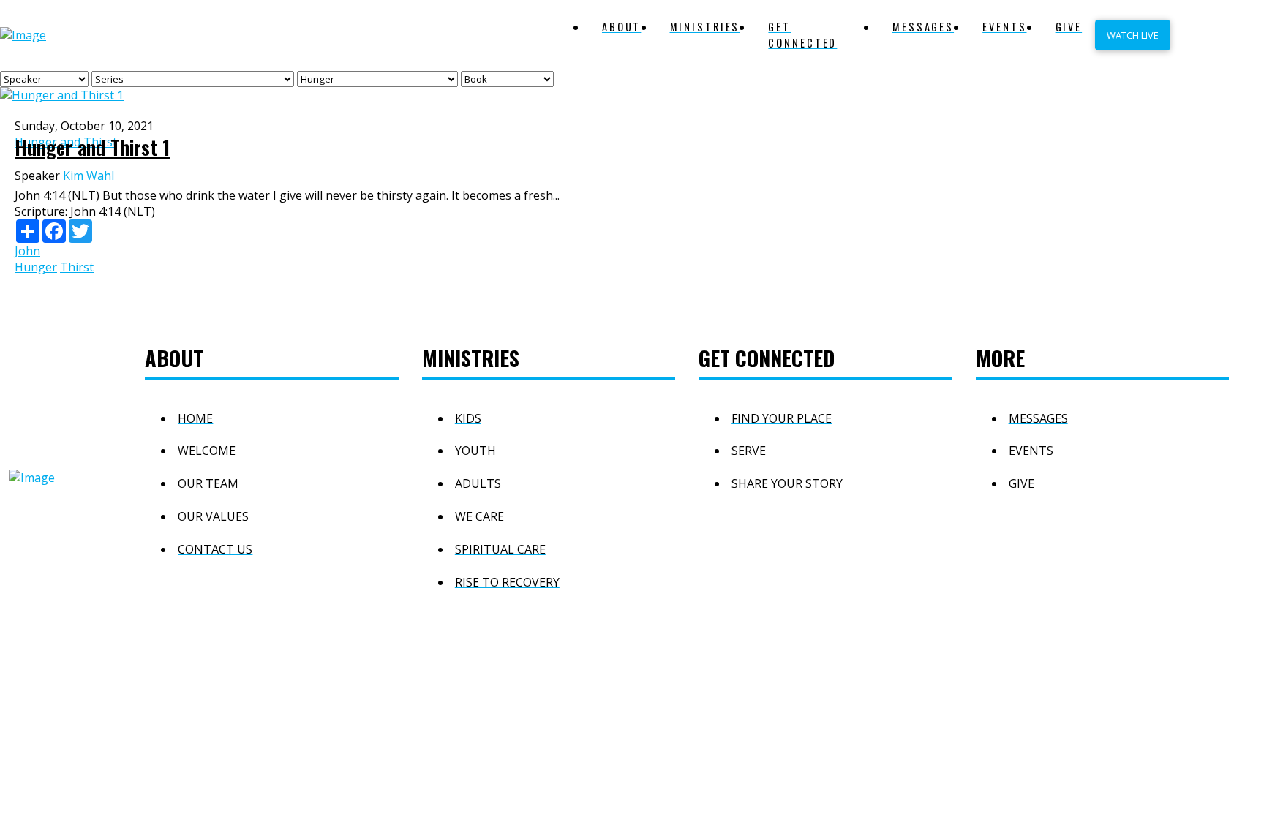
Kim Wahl (88, 175)
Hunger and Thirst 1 (92, 147)
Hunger (36, 267)
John (27, 251)
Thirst (77, 267)
